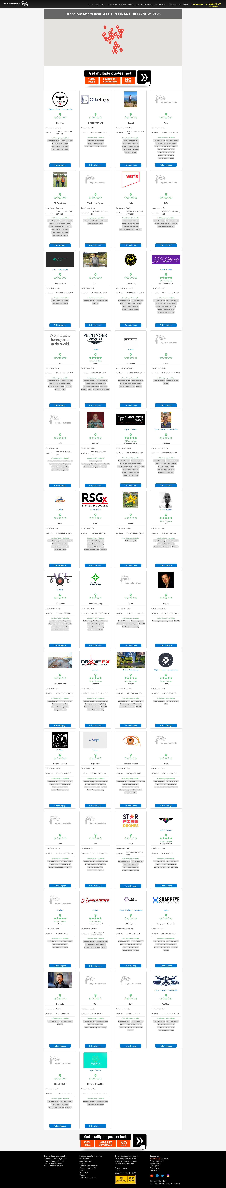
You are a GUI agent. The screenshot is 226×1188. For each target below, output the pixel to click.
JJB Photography (166, 283)
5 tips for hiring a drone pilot (54, 1161)
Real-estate (83, 1173)
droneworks (130, 283)
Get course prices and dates (125, 1158)
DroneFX (95, 683)
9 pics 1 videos (131, 429)
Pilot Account (197, 4)
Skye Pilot (95, 763)
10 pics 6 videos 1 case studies (60, 109)
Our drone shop (121, 1171)
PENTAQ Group (60, 203)
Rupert (166, 603)
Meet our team (155, 1163)
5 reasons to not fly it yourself (55, 1158)
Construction (84, 1158)
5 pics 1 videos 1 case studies (166, 429)
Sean (95, 363)
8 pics (166, 910)
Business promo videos (88, 1177)
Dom (166, 763)
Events (82, 1175)
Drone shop (112, 4)
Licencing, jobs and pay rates (126, 1161)
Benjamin (60, 1004)
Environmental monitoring (89, 1166)
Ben (95, 283)
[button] (109, 42)
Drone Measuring (95, 603)
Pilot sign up (154, 1166)
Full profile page (60, 165)
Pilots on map (160, 4)
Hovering (60, 123)
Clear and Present (131, 763)
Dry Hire (122, 4)
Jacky (166, 363)
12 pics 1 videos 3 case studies (166, 670)
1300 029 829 (214, 5)
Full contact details (157, 1161)
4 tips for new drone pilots (124, 1163)
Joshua (131, 683)
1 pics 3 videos (166, 509)
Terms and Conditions (158, 1181)
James (130, 603)
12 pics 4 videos (166, 269)
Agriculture (83, 1163)
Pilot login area (155, 1168)
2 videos (95, 349)
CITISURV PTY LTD (95, 123)
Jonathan (166, 443)
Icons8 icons (154, 1170)
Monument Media (131, 443)
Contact (186, 4)
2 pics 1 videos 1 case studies (166, 990)
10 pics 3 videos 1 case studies (130, 910)
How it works (100, 4)
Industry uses (133, 4)
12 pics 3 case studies (131, 670)
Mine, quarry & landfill (87, 1168)
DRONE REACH (60, 1084)
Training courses (174, 4)
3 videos (60, 590)
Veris (131, 203)
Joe (166, 523)
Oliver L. (60, 363)
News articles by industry (53, 1166)
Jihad (60, 523)
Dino (60, 924)
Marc (166, 123)
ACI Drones (60, 603)
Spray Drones (146, 4)
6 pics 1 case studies (60, 269)
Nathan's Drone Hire (95, 1084)
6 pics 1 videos (166, 830)
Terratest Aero (60, 283)
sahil (131, 844)
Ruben (130, 523)
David (166, 683)
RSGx (95, 523)
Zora (131, 1004)
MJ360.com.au (166, 844)
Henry (60, 844)
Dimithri (131, 123)
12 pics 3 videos (95, 1070)
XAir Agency (131, 924)
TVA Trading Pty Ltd (95, 203)
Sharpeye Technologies (166, 924)
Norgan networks (60, 763)
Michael (95, 443)
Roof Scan (166, 1004)
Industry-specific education (90, 1156)
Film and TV (84, 1170)
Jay (95, 844)
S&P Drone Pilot (60, 683)
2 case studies (95, 509)
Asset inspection (85, 1161)
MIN (60, 443)
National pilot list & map (53, 1163)
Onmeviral (131, 363)
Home (90, 4)
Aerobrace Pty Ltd (95, 924)
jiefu (166, 203)
